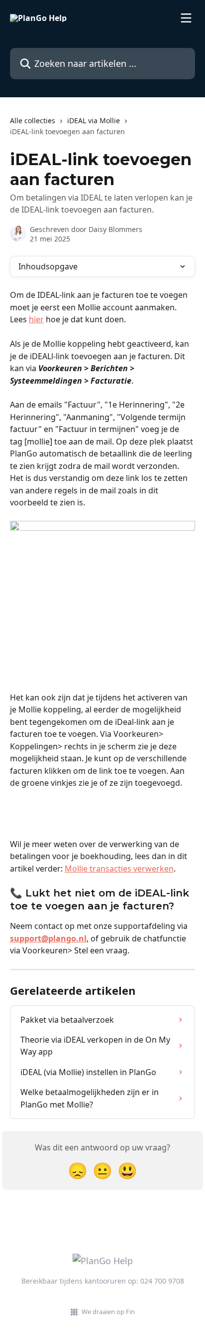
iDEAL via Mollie (93, 120)
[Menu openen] (186, 18)
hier (36, 319)
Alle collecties (32, 120)
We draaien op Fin (108, 1311)
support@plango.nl (48, 938)
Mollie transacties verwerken (119, 868)
